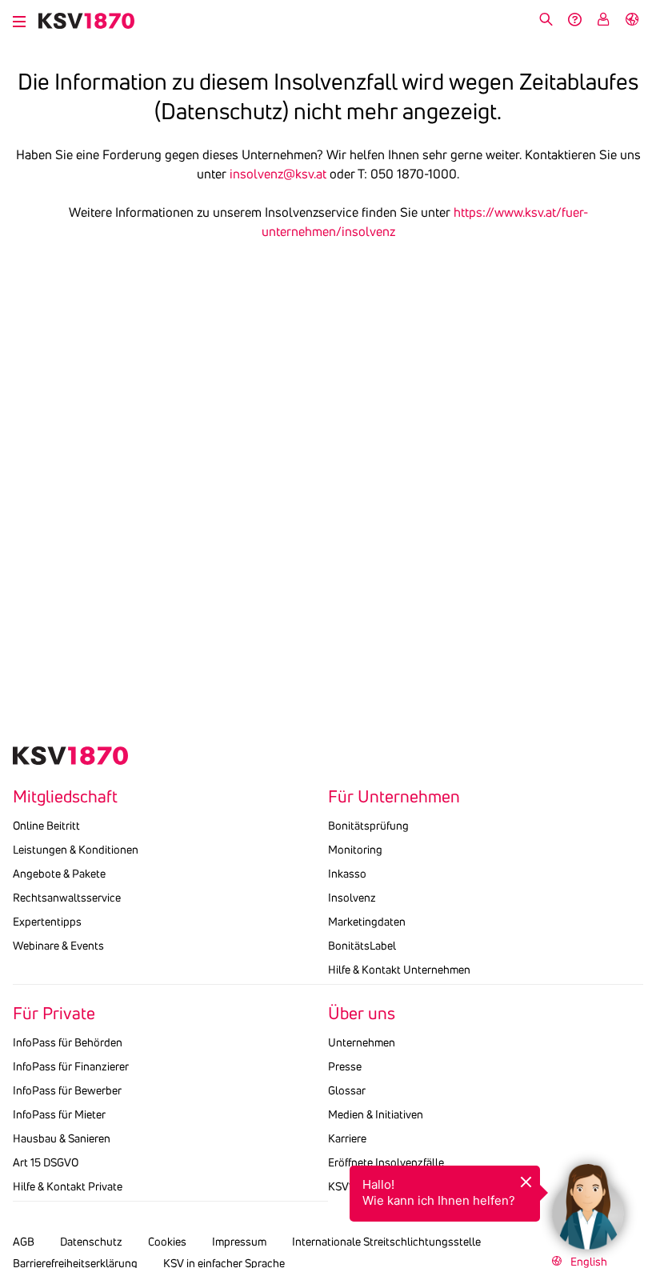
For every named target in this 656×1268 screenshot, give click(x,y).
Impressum (239, 1241)
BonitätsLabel (362, 945)
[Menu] (19, 19)
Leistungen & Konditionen (75, 849)
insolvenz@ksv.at (278, 174)
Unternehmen (361, 1042)
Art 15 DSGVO (45, 1162)
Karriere (347, 1138)
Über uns (361, 1013)
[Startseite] (86, 21)
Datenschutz (91, 1241)
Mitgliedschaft (65, 796)
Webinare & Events (58, 945)
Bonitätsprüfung (368, 825)
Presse (345, 1066)
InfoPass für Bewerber (67, 1090)
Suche (545, 19)
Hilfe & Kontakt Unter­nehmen (399, 969)
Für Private (54, 1013)
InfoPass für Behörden (67, 1042)
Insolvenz (352, 897)
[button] (588, 1200)
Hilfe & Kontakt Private (67, 1186)
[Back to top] (640, 1137)
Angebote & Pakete (59, 873)
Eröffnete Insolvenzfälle (386, 1162)
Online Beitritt (46, 825)
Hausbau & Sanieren (61, 1138)
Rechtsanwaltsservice (67, 897)
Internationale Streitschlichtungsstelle (386, 1241)
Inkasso (347, 873)
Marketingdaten (367, 921)
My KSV (603, 19)
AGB (23, 1241)
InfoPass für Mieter (59, 1114)
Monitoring (355, 849)
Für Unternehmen (394, 796)
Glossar (347, 1090)
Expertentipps (47, 921)
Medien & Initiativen (375, 1114)
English (632, 19)
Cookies (167, 1241)
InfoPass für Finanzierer (71, 1066)
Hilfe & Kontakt (574, 19)
